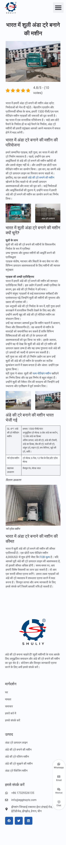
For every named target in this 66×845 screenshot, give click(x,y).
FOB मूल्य (45, 557)
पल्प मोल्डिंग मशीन (42, 373)
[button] (58, 7)
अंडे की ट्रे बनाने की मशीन (41, 177)
